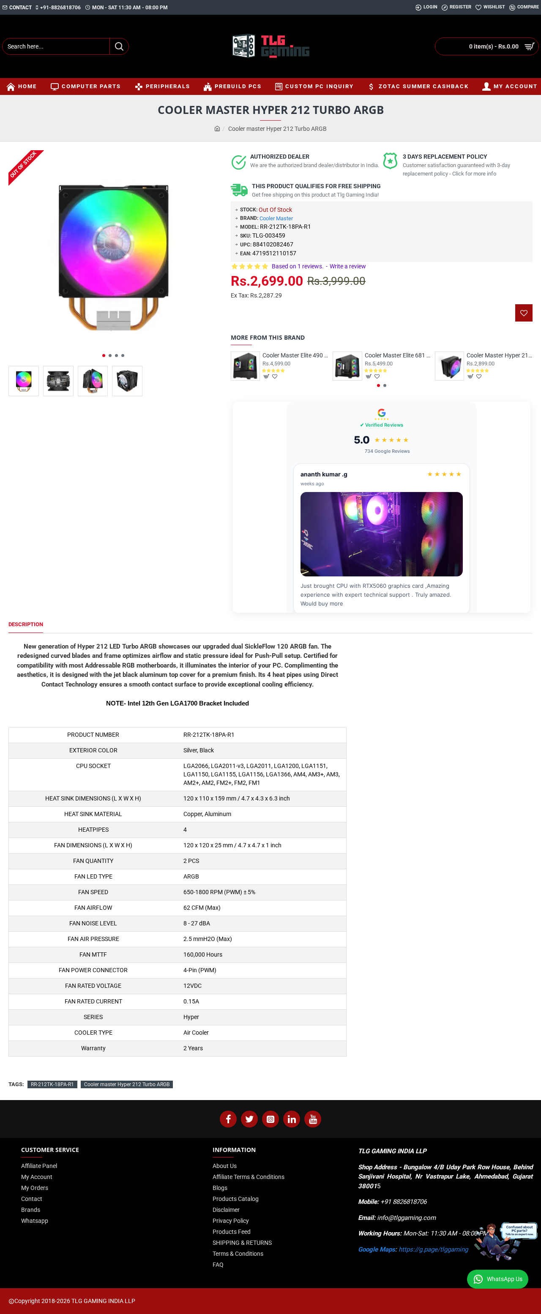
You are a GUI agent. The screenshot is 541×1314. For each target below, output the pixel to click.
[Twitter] (249, 1119)
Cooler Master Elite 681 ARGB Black (398, 355)
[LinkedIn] (291, 1119)
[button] (103, 355)
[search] (118, 46)
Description (25, 624)
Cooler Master (276, 218)
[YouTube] (312, 1119)
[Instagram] (270, 1119)
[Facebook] (228, 1119)
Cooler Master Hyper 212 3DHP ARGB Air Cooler (500, 355)
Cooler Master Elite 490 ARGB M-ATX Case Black (295, 355)
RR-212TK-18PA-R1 (52, 1084)
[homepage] (217, 128)
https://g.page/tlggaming (433, 1249)
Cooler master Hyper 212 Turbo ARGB (126, 1084)
